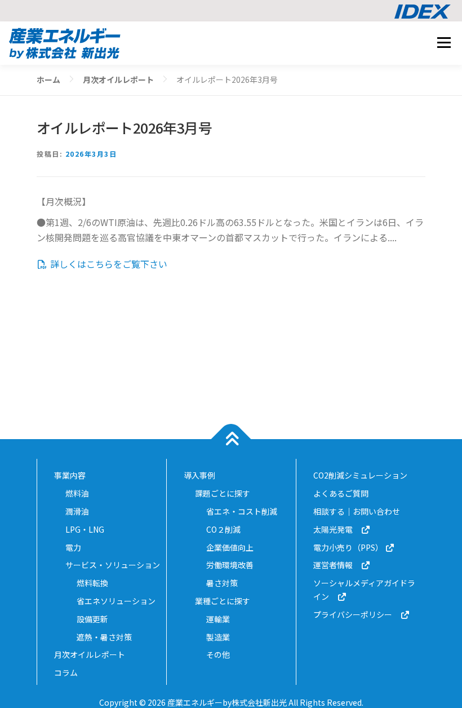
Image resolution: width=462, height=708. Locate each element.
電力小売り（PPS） (349, 547)
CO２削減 (223, 529)
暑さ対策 (222, 582)
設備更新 (92, 619)
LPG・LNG (84, 529)
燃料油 (77, 493)
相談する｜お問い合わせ (356, 511)
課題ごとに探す (222, 493)
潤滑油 (77, 511)
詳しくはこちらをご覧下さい (107, 264)
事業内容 (70, 475)
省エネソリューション (116, 601)
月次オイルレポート (89, 654)
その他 (218, 654)
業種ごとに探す (222, 601)
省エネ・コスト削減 (241, 511)
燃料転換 (92, 582)
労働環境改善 (230, 564)
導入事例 (199, 475)
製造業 (218, 637)
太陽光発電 (337, 529)
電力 (73, 547)
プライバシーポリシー (356, 614)
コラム (66, 672)
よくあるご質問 (340, 493)
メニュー (444, 42)
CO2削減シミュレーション (360, 475)
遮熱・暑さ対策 (104, 637)
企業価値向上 (230, 547)
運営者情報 (337, 564)
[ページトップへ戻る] (231, 439)
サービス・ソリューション (112, 564)
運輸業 (218, 619)
